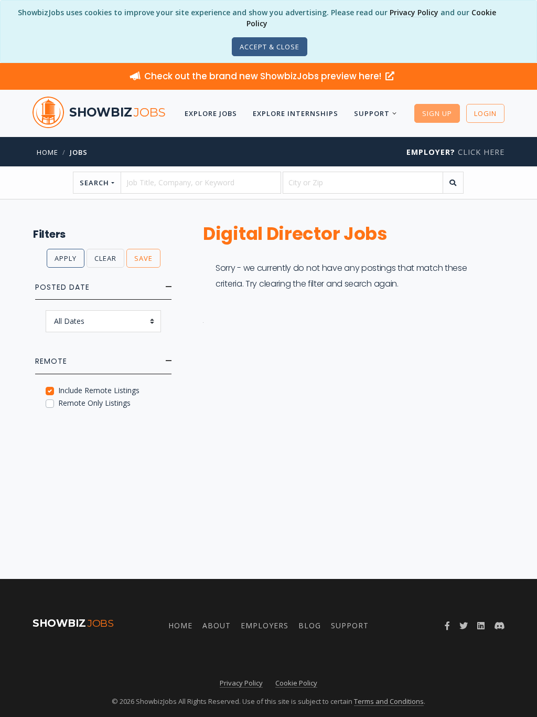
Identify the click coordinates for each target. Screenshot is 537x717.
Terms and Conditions (389, 701)
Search (94, 182)
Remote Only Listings (94, 403)
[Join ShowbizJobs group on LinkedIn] (481, 625)
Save (143, 258)
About (216, 625)
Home (47, 152)
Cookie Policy (296, 683)
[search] (453, 183)
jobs (79, 152)
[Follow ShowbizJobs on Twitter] (463, 625)
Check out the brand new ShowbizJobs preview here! (263, 76)
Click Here (455, 152)
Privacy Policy (414, 12)
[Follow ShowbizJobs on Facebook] (447, 625)
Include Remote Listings (98, 390)
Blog (309, 625)
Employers (264, 625)
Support (372, 113)
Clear (105, 258)
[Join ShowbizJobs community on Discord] (499, 625)
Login (485, 113)
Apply (66, 258)
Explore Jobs (211, 113)
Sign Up (437, 113)
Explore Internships (295, 113)
